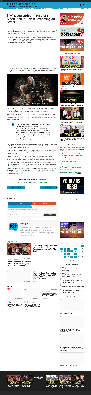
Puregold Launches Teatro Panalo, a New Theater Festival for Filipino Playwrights (71, 104)
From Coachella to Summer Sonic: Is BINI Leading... (39, 377)
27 (75, 256)
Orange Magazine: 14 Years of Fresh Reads (73, 286)
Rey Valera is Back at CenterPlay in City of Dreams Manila (72, 269)
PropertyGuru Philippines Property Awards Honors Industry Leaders (65, 386)
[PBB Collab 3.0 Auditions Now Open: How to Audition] (72, 62)
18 (68, 253)
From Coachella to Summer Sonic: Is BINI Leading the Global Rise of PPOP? (19, 263)
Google (45, 203)
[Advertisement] (32, 55)
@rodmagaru (42, 179)
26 (71, 256)
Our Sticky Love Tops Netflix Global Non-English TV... (78, 386)
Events (9, 259)
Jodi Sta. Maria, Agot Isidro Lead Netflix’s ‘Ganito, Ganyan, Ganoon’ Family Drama (71, 121)
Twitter (21, 207)
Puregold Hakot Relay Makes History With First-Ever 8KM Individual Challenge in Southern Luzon (44, 276)
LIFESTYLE (26, 301)
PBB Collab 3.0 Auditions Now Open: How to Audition (71, 70)
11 (68, 251)
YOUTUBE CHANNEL (23, 182)
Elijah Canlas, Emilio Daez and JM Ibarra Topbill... (13, 386)
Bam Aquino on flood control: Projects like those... (26, 386)
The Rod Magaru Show (21, 4)
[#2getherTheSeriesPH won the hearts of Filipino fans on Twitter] (72, 305)
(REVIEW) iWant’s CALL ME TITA (69, 366)
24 (64, 256)
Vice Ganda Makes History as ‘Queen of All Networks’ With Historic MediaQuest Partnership (72, 139)
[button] (80, 5)
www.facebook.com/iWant (47, 170)
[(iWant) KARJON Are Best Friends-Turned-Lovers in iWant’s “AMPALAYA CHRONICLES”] (72, 322)
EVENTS (9, 13)
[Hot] (9, 243)
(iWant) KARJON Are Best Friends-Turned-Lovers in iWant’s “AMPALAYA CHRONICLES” (70, 330)
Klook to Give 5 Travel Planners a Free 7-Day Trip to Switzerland (71, 87)
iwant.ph (25, 170)
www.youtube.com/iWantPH (15, 173)
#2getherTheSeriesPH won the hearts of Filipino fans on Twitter (71, 312)
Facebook (20, 203)
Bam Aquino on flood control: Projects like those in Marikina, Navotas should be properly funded (32, 304)
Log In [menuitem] (4, 1)
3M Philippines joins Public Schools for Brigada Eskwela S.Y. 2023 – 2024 (72, 275)
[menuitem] (1, 1)
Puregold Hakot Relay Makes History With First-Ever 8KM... (52, 386)
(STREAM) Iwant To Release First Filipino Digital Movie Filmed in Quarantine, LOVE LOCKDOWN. (71, 349)
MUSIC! (16, 259)
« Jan (70, 260)
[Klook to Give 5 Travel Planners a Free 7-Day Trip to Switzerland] (72, 79)
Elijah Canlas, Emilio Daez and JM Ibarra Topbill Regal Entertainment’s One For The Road (45, 248)
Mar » (73, 260)
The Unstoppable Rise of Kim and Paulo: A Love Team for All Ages (72, 281)
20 (75, 253)
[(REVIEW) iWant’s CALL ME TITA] (72, 358)
